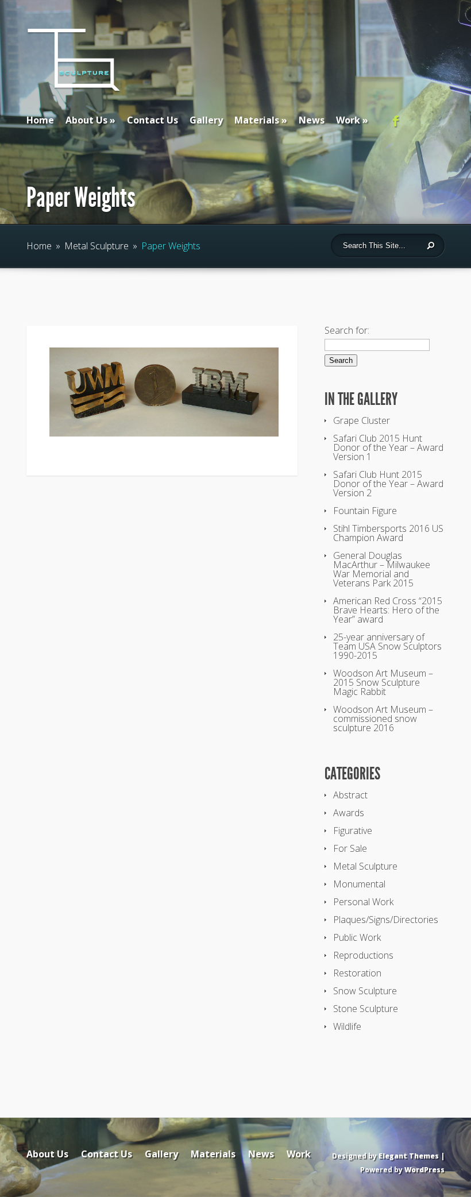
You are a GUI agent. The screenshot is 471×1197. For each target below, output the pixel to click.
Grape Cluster (361, 420)
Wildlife (347, 1026)
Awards (348, 812)
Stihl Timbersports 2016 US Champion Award (388, 533)
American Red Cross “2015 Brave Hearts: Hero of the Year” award (387, 609)
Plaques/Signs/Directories (385, 919)
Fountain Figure (365, 510)
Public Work (357, 937)
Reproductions (363, 955)
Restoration (357, 973)
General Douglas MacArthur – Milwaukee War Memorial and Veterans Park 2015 (381, 569)
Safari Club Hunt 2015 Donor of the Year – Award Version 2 (388, 483)
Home (40, 120)
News (312, 120)
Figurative (352, 830)
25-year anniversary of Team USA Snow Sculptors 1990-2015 (387, 646)
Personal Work (363, 901)
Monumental (359, 884)
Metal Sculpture (96, 246)
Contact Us (152, 120)
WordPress (424, 1170)
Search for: (347, 330)
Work (348, 120)
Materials (256, 120)
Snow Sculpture (365, 990)
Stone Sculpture (365, 1008)
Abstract (350, 795)
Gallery (206, 120)
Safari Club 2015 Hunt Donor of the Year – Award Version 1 (388, 447)
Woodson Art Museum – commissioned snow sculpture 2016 (383, 718)
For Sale (350, 848)
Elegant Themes (409, 1156)
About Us (86, 120)
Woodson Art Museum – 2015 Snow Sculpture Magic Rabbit (383, 682)
